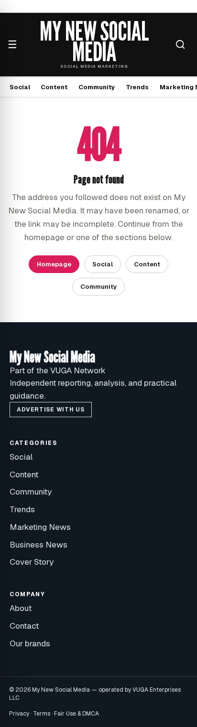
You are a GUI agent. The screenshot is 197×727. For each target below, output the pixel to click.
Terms (41, 713)
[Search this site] (180, 44)
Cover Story (32, 562)
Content (54, 87)
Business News (38, 544)
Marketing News (40, 527)
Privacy (19, 713)
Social (20, 87)
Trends (137, 87)
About (21, 608)
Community (96, 87)
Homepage (54, 264)
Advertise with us (50, 409)
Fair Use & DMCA (76, 713)
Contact (24, 626)
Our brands (30, 643)
